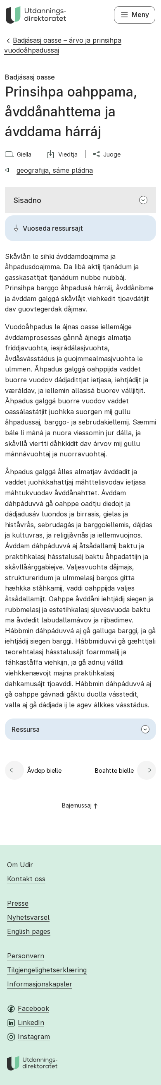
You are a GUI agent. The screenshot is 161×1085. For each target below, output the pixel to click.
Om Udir (20, 865)
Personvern (25, 956)
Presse (17, 903)
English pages (28, 931)
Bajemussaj (77, 805)
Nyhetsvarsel (28, 917)
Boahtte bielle (114, 770)
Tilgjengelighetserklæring (47, 970)
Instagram (34, 1036)
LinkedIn (31, 1022)
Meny (140, 14)
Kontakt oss (26, 879)
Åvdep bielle (44, 770)
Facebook (33, 1008)
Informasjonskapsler (39, 984)
